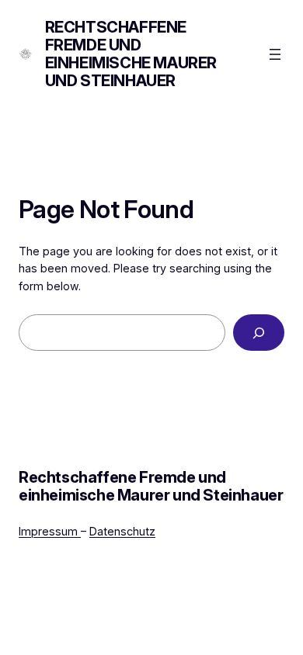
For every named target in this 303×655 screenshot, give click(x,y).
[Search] (258, 332)
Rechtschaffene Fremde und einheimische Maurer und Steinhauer (131, 54)
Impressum (50, 531)
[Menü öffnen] (275, 54)
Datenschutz (122, 531)
